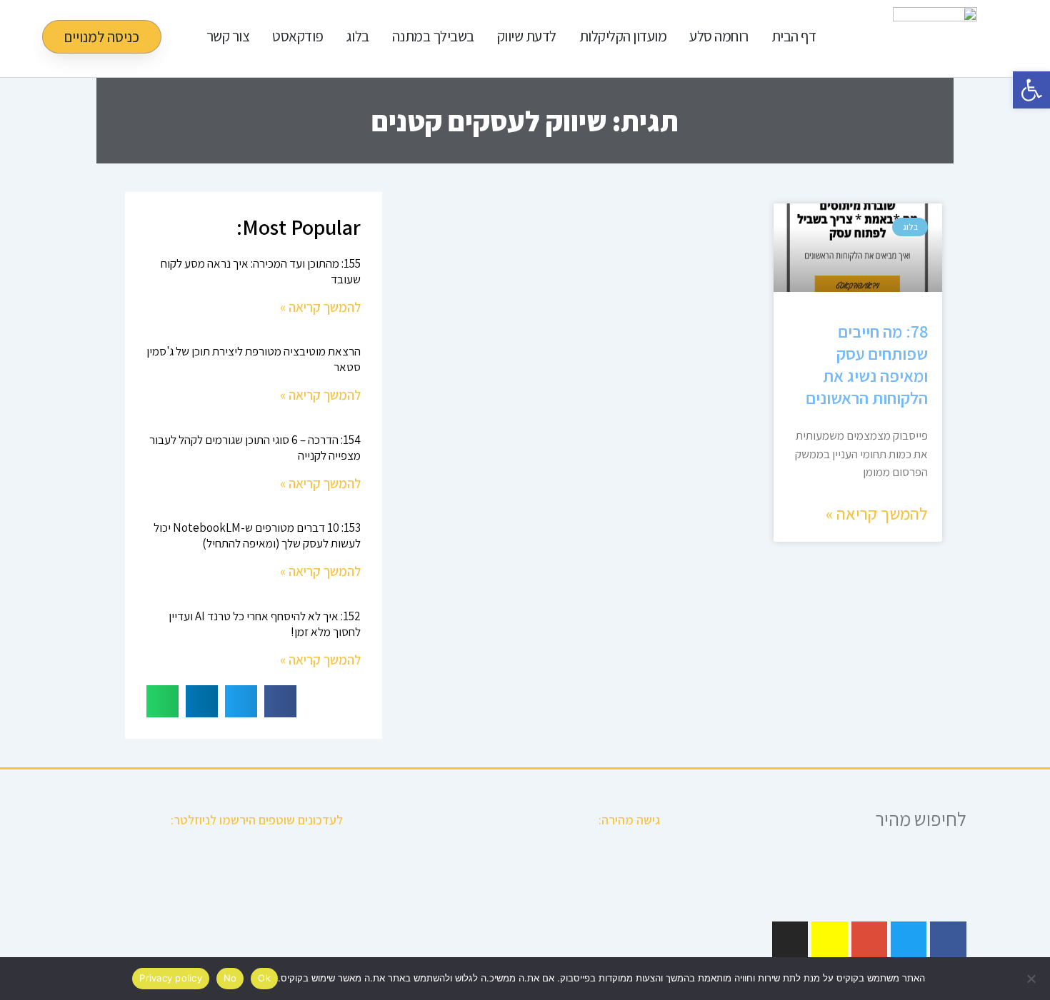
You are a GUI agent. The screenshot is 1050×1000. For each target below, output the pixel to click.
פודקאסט (298, 36)
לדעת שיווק (526, 36)
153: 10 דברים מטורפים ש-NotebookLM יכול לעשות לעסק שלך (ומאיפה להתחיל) (257, 535)
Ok (264, 978)
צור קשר (228, 36)
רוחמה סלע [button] (719, 36)
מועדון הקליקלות (623, 36)
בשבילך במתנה (433, 36)
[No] (1032, 978)
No (230, 978)
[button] (280, 701)
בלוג (357, 36)
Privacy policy (170, 978)
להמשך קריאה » (877, 513)
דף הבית (793, 36)
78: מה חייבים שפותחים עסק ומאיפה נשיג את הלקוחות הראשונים (867, 365)
